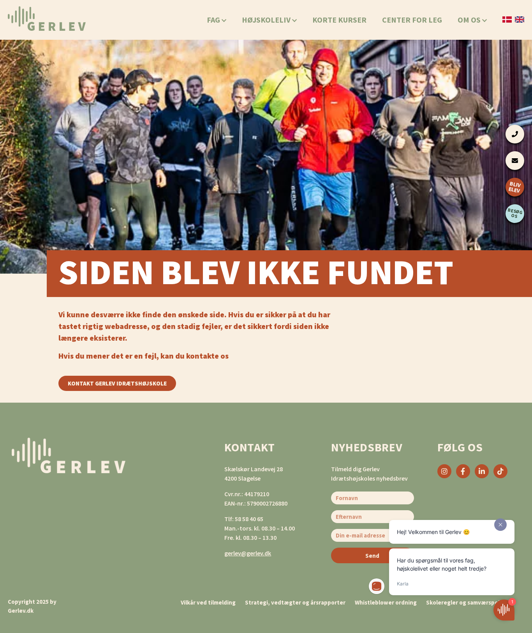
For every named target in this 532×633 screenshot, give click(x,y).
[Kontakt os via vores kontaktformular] (515, 160)
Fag (214, 19)
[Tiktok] (500, 471)
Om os (470, 19)
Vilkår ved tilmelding (208, 602)
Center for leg (412, 19)
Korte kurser (339, 19)
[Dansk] (507, 19)
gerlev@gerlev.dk (247, 553)
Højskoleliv (267, 19)
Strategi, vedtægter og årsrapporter (295, 602)
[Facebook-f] (463, 471)
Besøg (515, 213)
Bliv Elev (514, 187)
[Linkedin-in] (482, 471)
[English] (519, 19)
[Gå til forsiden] (47, 18)
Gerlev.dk (20, 610)
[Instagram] (444, 471)
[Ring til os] (515, 134)
